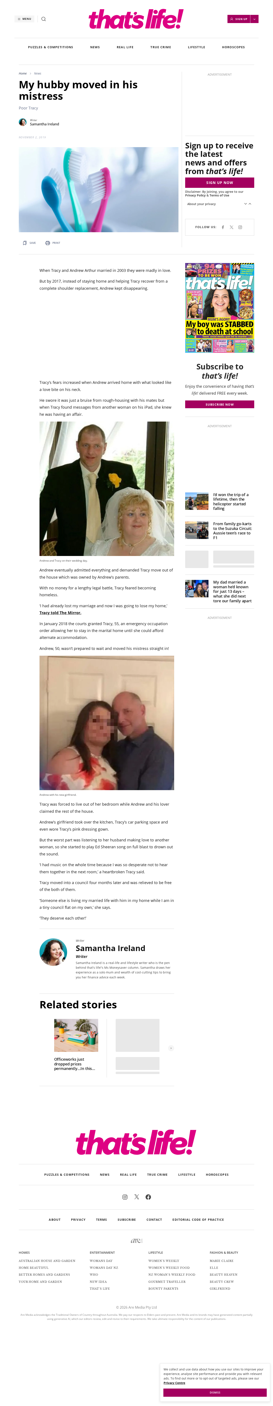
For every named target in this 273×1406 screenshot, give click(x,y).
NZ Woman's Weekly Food (172, 1275)
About (55, 1220)
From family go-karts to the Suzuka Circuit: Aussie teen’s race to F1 (232, 531)
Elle (214, 1268)
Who (94, 1275)
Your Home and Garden (40, 1282)
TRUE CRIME (160, 47)
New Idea (98, 1282)
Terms (101, 1220)
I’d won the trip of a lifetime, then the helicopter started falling (230, 502)
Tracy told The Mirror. (60, 613)
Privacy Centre (174, 1383)
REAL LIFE (125, 47)
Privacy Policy (197, 143)
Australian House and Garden (47, 1261)
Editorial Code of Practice (198, 1220)
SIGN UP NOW (220, 130)
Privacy (78, 1220)
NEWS (95, 47)
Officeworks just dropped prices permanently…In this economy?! (73, 1065)
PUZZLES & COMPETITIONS (50, 47)
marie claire (222, 1261)
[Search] (43, 19)
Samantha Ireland (44, 124)
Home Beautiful (34, 1268)
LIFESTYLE (196, 47)
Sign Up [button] (241, 19)
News (37, 73)
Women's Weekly (163, 1261)
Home (23, 73)
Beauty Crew (222, 1282)
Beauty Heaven (223, 1275)
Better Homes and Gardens (44, 1275)
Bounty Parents (163, 1289)
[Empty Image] (196, 560)
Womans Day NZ (104, 1268)
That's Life (100, 1289)
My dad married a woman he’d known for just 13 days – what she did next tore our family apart (232, 592)
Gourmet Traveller (167, 1282)
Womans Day (101, 1261)
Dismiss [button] (215, 1392)
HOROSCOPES (233, 47)
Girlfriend (220, 1289)
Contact (154, 1220)
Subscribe (127, 1220)
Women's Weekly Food (169, 1268)
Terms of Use (221, 143)
